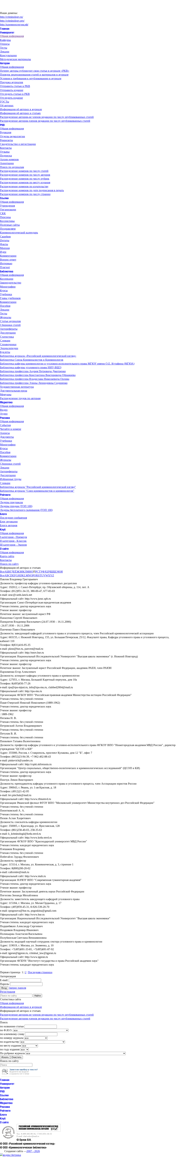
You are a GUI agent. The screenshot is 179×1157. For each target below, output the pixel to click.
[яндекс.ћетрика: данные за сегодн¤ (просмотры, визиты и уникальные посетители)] (10, 1155)
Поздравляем (8, 228)
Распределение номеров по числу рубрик (24, 178)
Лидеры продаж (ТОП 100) (16, 506)
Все (2, 571)
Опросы (5, 43)
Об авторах (6, 105)
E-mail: (4, 980)
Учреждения (7, 205)
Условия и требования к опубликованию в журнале (30, 78)
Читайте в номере (10, 429)
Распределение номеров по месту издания (25, 182)
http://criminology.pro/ (12, 20)
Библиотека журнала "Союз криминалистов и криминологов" (37, 490)
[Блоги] (3, 513)
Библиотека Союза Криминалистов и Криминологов (31, 359)
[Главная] (4, 28)
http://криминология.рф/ (14, 24)
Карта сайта (7, 556)
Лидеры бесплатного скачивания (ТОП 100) (26, 510)
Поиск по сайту (9, 563)
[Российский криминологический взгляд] (39, 1130)
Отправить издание (11, 90)
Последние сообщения (13, 517)
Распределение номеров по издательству (24, 186)
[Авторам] (5, 63)
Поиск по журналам (12, 167)
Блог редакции (9, 521)
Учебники (6, 294)
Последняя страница (40, 972)
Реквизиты (6, 140)
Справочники (8, 344)
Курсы (4, 290)
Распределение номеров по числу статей (24, 170)
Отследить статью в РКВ (15, 93)
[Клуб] (3, 529)
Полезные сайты (10, 224)
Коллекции (6, 278)
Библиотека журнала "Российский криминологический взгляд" (38, 486)
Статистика (7, 336)
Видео (4, 409)
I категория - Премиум (13, 537)
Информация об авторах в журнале (21, 109)
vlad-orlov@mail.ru (31, 1136)
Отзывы (5, 151)
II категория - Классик (13, 540)
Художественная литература (17, 386)
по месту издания (10, 1045)
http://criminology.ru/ (11, 16)
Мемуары (5, 394)
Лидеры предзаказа (11, 502)
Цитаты (4, 240)
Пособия (5, 305)
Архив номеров (9, 159)
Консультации (8, 55)
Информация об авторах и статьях (20, 113)
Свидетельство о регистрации (18, 144)
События (5, 425)
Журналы (5, 317)
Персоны (5, 217)
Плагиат (5, 267)
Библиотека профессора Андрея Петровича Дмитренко (33, 371)
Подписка (6, 155)
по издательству (9, 1041)
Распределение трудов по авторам (20, 398)
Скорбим (5, 236)
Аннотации (7, 163)
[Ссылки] (4, 197)
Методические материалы (15, 59)
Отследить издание (11, 97)
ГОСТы (4, 101)
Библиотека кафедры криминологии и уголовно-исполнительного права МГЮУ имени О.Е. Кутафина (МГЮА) (67, 363)
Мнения (5, 248)
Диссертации (8, 332)
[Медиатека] (6, 402)
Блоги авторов (8, 525)
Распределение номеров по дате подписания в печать (32, 190)
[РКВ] (2, 124)
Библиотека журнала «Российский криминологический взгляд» (38, 355)
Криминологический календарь (19, 232)
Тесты (3, 47)
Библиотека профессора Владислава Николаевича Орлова (34, 378)
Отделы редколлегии (12, 136)
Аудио (4, 413)
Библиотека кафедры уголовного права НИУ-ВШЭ (30, 367)
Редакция (5, 132)
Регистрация (7, 991)
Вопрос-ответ (8, 259)
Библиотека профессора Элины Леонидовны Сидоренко (33, 382)
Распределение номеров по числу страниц (25, 194)
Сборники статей (10, 325)
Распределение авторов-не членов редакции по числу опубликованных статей (47, 117)
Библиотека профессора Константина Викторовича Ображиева (38, 375)
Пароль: (4, 983)
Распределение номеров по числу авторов (25, 174)
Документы (7, 436)
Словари (5, 340)
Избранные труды (10, 479)
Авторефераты (8, 328)
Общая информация (12, 36)
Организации (8, 209)
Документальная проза (13, 390)
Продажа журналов (11, 82)
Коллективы (7, 221)
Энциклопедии (9, 348)
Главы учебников (10, 298)
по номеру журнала (11, 1037)
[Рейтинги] (5, 494)
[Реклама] (5, 417)
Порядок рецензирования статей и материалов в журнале (34, 74)
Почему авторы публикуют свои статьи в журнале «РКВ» (34, 70)
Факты (4, 244)
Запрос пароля (17, 987)
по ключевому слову (12, 1034)
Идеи (3, 251)
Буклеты (5, 352)
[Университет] (7, 32)
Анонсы (5, 433)
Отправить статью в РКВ (15, 86)
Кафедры (5, 40)
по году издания (9, 1049)
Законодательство (10, 282)
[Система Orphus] (21, 1075)
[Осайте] (4, 548)
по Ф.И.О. (6, 1030)
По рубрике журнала (12, 1053)
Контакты (6, 147)
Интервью (6, 263)
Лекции (4, 51)
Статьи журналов (10, 321)
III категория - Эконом (13, 544)
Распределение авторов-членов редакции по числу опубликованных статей (45, 120)
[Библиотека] (6, 271)
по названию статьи (12, 1026)
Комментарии (8, 255)
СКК (3, 213)
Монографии (8, 286)
